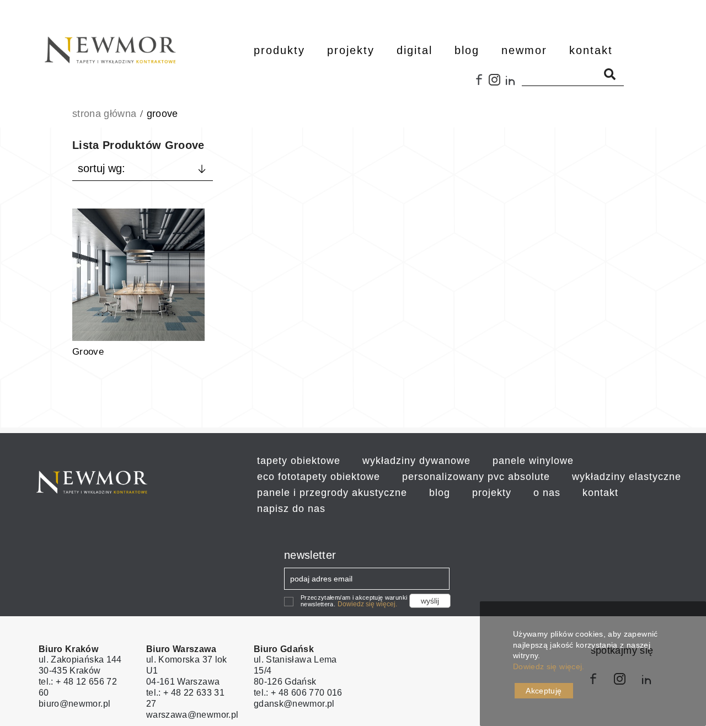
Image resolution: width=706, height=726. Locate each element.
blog (439, 492)
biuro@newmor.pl (74, 703)
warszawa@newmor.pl (192, 714)
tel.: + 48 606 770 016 (298, 692)
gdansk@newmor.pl (294, 703)
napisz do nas (291, 508)
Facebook (480, 83)
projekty (491, 492)
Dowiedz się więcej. (367, 604)
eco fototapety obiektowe (318, 476)
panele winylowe (533, 460)
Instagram (497, 83)
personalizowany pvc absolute (476, 476)
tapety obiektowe (298, 460)
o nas (546, 492)
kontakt (600, 492)
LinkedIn (513, 83)
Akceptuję (543, 690)
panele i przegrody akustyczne (332, 492)
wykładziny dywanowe (416, 460)
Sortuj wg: (101, 168)
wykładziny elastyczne (626, 476)
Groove (88, 351)
